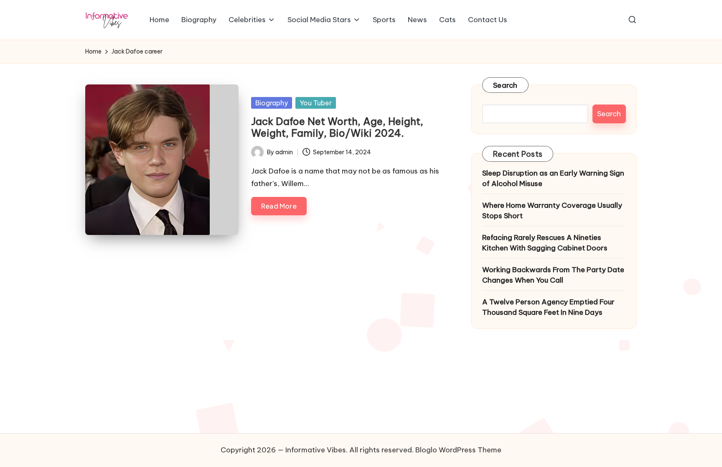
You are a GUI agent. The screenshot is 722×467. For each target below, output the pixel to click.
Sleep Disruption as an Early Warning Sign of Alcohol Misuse (553, 178)
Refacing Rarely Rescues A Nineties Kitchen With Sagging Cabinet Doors (545, 243)
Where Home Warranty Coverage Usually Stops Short (552, 211)
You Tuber (316, 103)
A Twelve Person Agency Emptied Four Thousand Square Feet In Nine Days (548, 307)
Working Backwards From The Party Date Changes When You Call (553, 275)
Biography (271, 103)
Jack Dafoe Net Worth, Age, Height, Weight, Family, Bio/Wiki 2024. (337, 127)
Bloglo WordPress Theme (458, 449)
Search (505, 85)
